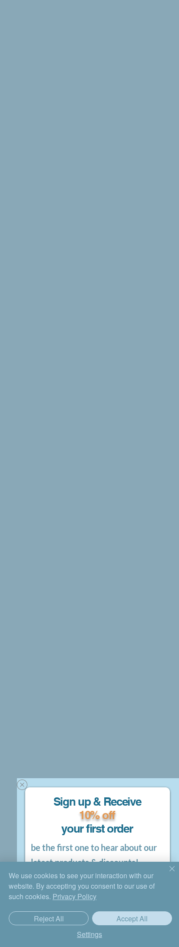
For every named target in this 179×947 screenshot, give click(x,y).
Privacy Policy (74, 896)
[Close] (166, 873)
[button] (22, 784)
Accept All (132, 919)
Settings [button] (89, 934)
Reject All (49, 919)
